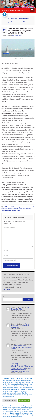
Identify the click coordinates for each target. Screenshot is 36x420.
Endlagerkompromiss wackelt (25, 207)
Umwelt (20, 35)
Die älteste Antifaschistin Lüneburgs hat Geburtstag (21, 369)
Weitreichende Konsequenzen (11, 210)
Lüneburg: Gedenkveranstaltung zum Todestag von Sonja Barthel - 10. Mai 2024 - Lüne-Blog (22, 366)
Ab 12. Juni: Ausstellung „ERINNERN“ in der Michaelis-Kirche (22, 346)
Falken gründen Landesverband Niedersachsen (18, 22)
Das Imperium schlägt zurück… (19, 18)
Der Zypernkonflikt (20, 308)
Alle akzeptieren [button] (24, 400)
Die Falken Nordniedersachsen (12, 10)
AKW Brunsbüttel (9, 207)
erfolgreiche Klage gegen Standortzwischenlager (16, 208)
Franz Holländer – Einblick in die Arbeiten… (20, 325)
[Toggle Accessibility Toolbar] (4, 14)
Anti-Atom (15, 35)
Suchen (5, 297)
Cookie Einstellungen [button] (10, 400)
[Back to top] (31, 415)
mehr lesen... (7, 289)
